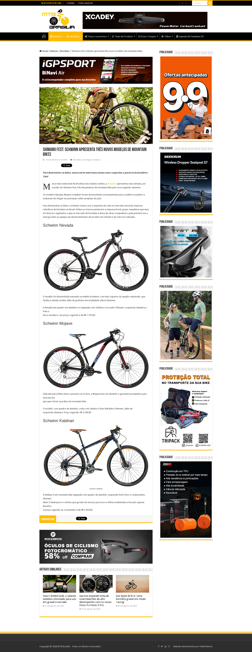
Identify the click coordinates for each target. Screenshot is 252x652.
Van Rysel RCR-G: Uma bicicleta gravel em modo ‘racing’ (131, 599)
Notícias (57, 36)
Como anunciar (85, 3)
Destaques (87, 160)
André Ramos (206, 646)
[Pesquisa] (210, 3)
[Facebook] (179, 3)
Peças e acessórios (97, 36)
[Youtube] (186, 3)
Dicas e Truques (148, 36)
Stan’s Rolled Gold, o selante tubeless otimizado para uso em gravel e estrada (59, 599)
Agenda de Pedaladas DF (191, 36)
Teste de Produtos (124, 36)
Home (43, 36)
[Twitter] (182, 3)
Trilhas (167, 36)
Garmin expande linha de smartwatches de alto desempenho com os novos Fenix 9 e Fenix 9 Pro (95, 600)
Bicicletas (74, 36)
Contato (71, 3)
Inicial (44, 51)
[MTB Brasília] (58, 18)
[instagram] (189, 3)
